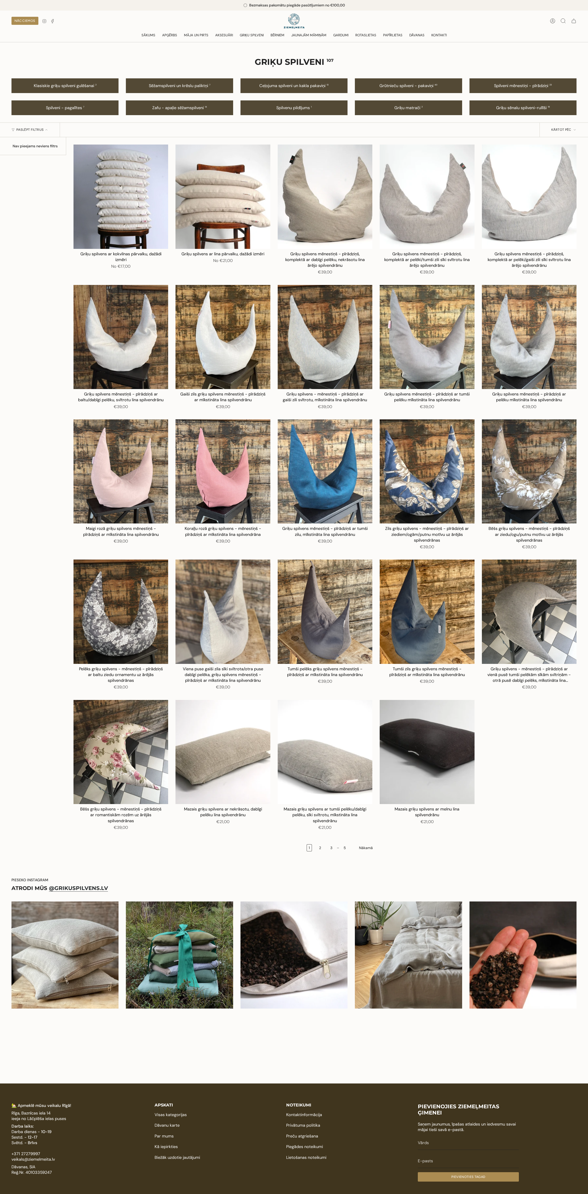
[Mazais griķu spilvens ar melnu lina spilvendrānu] (427, 752)
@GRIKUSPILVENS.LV (78, 888)
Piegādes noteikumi (304, 1146)
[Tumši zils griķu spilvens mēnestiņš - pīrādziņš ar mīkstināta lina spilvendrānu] (427, 612)
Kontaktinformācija (304, 1114)
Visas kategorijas (171, 1114)
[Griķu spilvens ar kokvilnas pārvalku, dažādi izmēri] (121, 197)
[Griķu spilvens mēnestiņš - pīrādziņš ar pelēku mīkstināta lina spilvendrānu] (529, 337)
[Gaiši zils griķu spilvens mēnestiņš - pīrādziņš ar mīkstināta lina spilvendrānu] (222, 337)
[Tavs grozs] (573, 21)
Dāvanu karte (167, 1125)
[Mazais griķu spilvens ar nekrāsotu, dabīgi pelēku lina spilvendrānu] (222, 752)
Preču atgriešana (302, 1136)
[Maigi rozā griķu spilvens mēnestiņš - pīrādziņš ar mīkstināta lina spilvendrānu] (121, 471)
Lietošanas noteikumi (306, 1157)
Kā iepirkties (166, 1146)
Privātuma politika (303, 1125)
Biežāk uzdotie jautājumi (177, 1157)
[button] (170, 35)
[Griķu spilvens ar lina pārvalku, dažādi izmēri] (222, 197)
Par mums (164, 1136)
